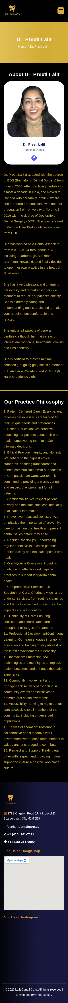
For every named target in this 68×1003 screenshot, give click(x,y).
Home (22, 46)
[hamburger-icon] (60, 10)
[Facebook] (34, 158)
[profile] (34, 139)
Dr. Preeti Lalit (34, 144)
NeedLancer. (43, 994)
